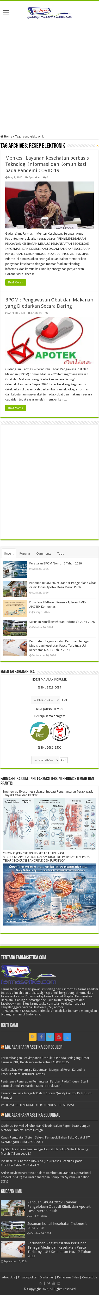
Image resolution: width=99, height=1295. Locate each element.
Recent (8, 553)
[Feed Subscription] (97, 146)
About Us (8, 1277)
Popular (24, 553)
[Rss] (33, 1037)
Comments (43, 553)
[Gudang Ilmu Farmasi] (49, 12)
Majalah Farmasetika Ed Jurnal (32, 1115)
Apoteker (34, 177)
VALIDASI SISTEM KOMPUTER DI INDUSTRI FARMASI (37, 1105)
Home (7, 136)
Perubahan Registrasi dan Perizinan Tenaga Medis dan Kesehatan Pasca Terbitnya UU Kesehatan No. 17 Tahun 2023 (59, 645)
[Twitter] (50, 1037)
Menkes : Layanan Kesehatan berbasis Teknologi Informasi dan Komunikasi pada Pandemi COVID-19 (47, 164)
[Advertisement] (49, 74)
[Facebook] (41, 1037)
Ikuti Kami (9, 1025)
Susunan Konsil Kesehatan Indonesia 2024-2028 (62, 622)
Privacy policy (27, 1277)
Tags (60, 553)
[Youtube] (58, 1037)
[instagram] (67, 1037)
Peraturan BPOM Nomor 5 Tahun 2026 (55, 563)
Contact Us (89, 1277)
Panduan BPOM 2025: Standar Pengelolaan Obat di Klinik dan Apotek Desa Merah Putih (59, 1206)
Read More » (15, 282)
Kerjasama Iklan (68, 1277)
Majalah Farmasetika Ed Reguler (33, 1047)
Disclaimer (47, 1277)
